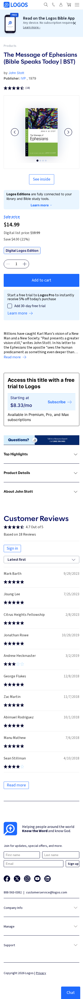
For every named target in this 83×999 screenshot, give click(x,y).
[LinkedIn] (47, 878)
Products (10, 46)
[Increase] (24, 264)
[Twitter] (17, 878)
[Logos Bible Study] (16, 4)
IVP (23, 78)
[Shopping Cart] (68, 4)
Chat (71, 993)
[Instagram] (27, 878)
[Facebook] (7, 878)
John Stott (16, 73)
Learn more (40, 205)
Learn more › (31, 27)
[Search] (46, 5)
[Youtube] (37, 878)
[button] (15, 132)
